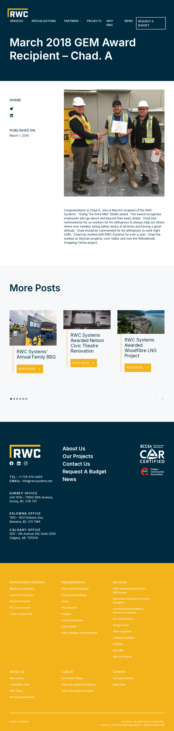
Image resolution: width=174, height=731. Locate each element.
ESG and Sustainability (22, 697)
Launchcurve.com (153, 725)
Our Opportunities (123, 678)
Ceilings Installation (124, 637)
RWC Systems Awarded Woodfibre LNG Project (141, 348)
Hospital (66, 613)
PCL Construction (20, 607)
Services (16, 21)
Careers (119, 672)
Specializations (44, 21)
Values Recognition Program (77, 690)
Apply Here (119, 684)
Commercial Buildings (73, 595)
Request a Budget (84, 471)
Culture (67, 672)
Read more (27, 368)
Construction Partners (27, 582)
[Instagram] (26, 463)
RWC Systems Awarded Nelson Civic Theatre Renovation (87, 343)
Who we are (17, 678)
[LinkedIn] (19, 463)
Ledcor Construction (22, 595)
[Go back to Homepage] (17, 13)
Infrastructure (69, 607)
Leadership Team (20, 684)
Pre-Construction (123, 618)
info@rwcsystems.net (37, 481)
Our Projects (78, 456)
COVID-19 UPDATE (19, 721)
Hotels (65, 601)
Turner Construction (21, 613)
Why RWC (110, 23)
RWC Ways (16, 690)
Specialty (118, 650)
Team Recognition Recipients (78, 684)
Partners (71, 21)
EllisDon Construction (22, 588)
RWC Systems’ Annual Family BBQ (36, 354)
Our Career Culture (72, 678)
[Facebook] (12, 463)
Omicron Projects (20, 601)
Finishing (118, 644)
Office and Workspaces (75, 588)
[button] (162, 399)
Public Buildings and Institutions (79, 632)
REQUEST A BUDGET (146, 23)
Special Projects (122, 656)
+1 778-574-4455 (30, 477)
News (129, 21)
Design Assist (121, 625)
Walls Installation (122, 631)
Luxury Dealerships (72, 620)
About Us (74, 448)
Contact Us (76, 464)
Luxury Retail (68, 626)
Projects (94, 21)
